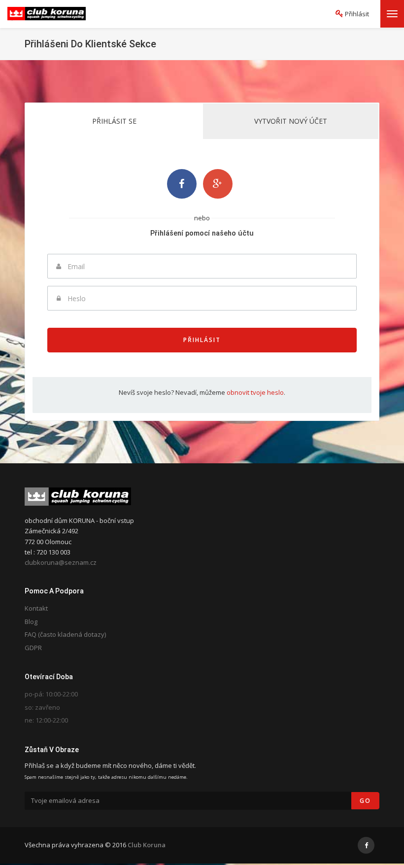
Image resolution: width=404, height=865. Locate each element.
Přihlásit (202, 340)
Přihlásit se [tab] (114, 121)
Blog (31, 621)
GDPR (33, 647)
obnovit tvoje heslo (255, 392)
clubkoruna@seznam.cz (61, 562)
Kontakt (36, 608)
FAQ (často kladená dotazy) (65, 634)
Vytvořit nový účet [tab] (290, 121)
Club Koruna (147, 844)
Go (365, 800)
